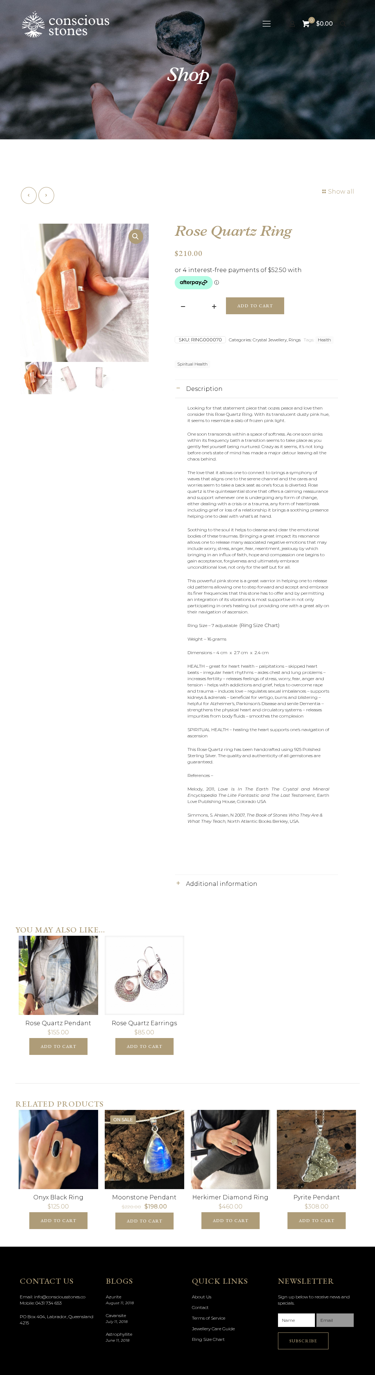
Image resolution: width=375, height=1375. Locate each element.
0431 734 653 (49, 1303)
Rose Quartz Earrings (144, 1023)
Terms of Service (208, 1318)
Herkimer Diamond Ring (230, 1197)
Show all (341, 191)
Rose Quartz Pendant (58, 1023)
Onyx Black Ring (58, 1197)
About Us (201, 1296)
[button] (136, 236)
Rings (295, 339)
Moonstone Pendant (144, 1197)
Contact (200, 1307)
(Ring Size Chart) (259, 625)
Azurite (113, 1296)
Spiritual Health (192, 364)
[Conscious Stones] (65, 24)
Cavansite (116, 1315)
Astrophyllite (119, 1334)
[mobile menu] (266, 24)
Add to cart (255, 306)
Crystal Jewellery (270, 339)
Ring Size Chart (208, 1339)
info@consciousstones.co (59, 1296)
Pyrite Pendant (316, 1197)
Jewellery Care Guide (213, 1328)
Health (324, 340)
